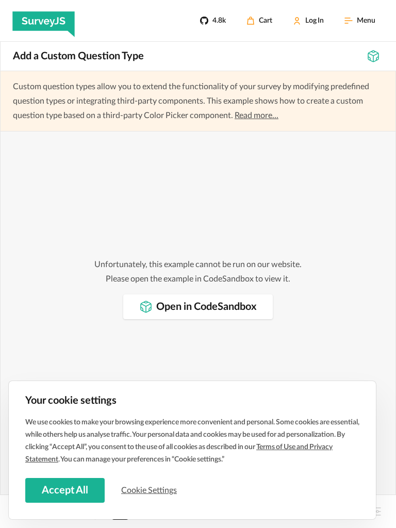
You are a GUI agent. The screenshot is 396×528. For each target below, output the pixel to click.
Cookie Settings (149, 490)
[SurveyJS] (43, 20)
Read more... (256, 115)
